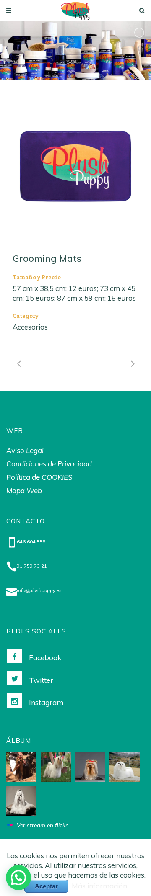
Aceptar (46, 886)
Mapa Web (24, 490)
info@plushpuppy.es (39, 590)
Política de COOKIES (39, 477)
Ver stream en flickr (42, 825)
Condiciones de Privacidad (49, 463)
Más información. (100, 885)
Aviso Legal (25, 450)
